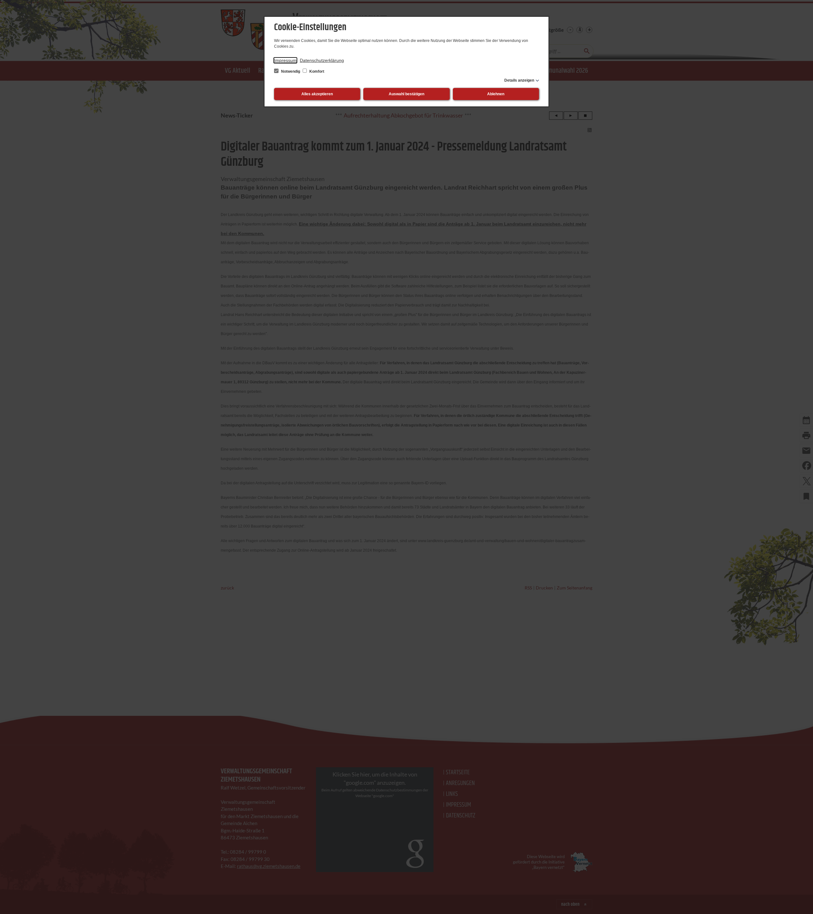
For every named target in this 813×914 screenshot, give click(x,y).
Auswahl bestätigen (406, 94)
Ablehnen (495, 94)
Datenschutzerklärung (322, 60)
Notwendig (290, 71)
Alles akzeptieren (317, 94)
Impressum (285, 60)
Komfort (316, 71)
